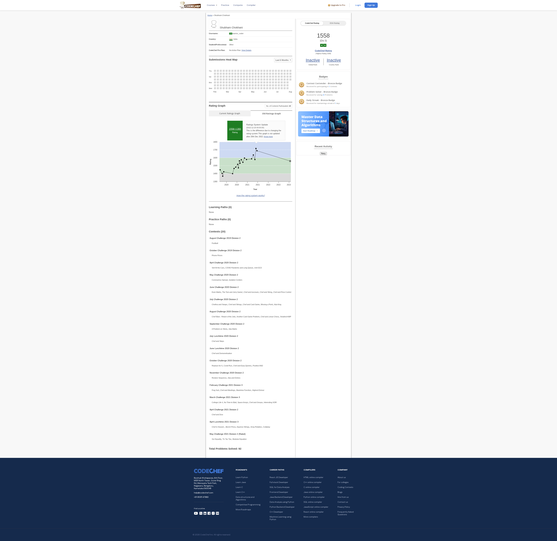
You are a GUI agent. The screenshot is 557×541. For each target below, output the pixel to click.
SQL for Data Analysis (279, 487)
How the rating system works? (250, 195)
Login (358, 5)
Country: (212, 39)
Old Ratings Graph (271, 113)
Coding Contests (345, 487)
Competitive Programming (248, 504)
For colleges (343, 482)
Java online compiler (313, 492)
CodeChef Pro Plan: (217, 50)
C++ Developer (276, 512)
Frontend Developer (279, 492)
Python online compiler (314, 497)
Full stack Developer (279, 482)
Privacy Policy (344, 507)
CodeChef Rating (312, 23)
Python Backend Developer (282, 507)
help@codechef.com (203, 492)
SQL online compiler (313, 502)
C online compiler (312, 487)
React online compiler (314, 512)
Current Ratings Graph (229, 113)
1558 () (235, 129)
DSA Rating (334, 23)
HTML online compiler (313, 477)
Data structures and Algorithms (245, 498)
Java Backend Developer (281, 497)
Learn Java (241, 482)
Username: (213, 33)
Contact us (343, 502)
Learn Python (242, 477)
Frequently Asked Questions (346, 513)
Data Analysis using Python (282, 502)
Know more (268, 137)
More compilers (311, 516)
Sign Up (371, 5)
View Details (246, 50)
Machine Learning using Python (280, 518)
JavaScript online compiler (316, 507)
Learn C (239, 487)
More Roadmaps (243, 509)
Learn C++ (240, 492)
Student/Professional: (218, 45)
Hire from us (343, 497)
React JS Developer (279, 477)
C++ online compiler (313, 482)
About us (342, 477)
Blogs (340, 492)
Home (209, 15)
